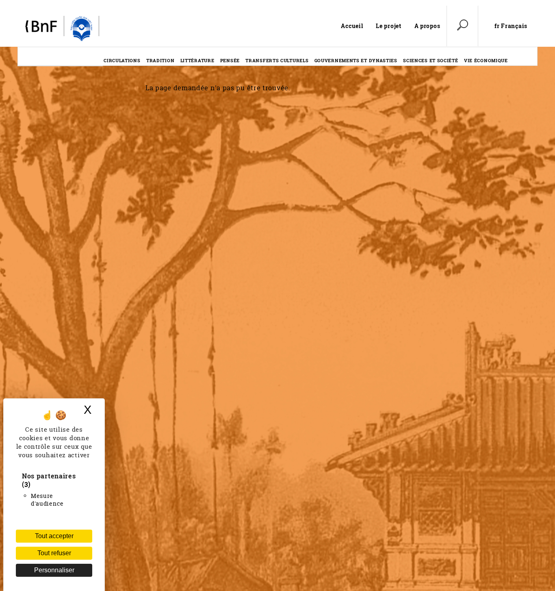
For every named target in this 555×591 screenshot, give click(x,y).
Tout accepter (54, 535)
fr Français (510, 26)
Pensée (230, 60)
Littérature (197, 60)
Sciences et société (430, 60)
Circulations (122, 60)
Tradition (160, 60)
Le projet (388, 26)
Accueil (352, 26)
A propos (427, 26)
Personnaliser (54, 570)
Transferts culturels (276, 60)
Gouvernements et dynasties (355, 60)
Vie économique (486, 60)
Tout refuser (54, 553)
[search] (462, 26)
